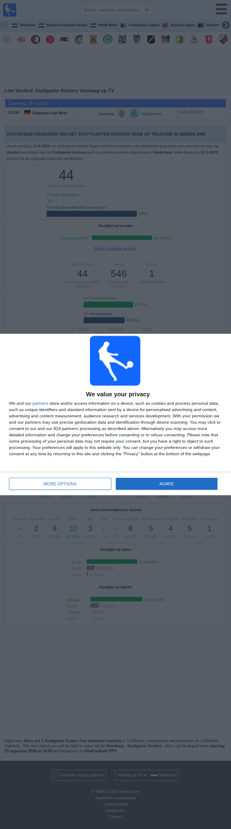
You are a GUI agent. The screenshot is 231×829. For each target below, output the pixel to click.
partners (40, 403)
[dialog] (115, 414)
